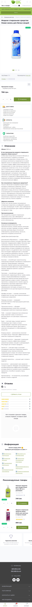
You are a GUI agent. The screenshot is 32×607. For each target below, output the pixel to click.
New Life (28, 75)
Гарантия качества (11, 540)
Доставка (10, 106)
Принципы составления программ (20, 460)
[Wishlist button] (29, 84)
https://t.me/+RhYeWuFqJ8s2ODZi (14, 579)
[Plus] (10, 99)
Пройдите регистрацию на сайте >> (16, 449)
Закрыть (16, 12)
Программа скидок (7, 86)
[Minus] (3, 99)
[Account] (30, 2)
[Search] (5, 2)
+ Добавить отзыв (16, 394)
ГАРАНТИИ (10, 133)
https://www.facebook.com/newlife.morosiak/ (18, 579)
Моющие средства (9, 17)
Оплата (9, 120)
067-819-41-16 (16, 569)
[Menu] (2, 2)
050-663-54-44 (16, 571)
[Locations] (27, 2)
